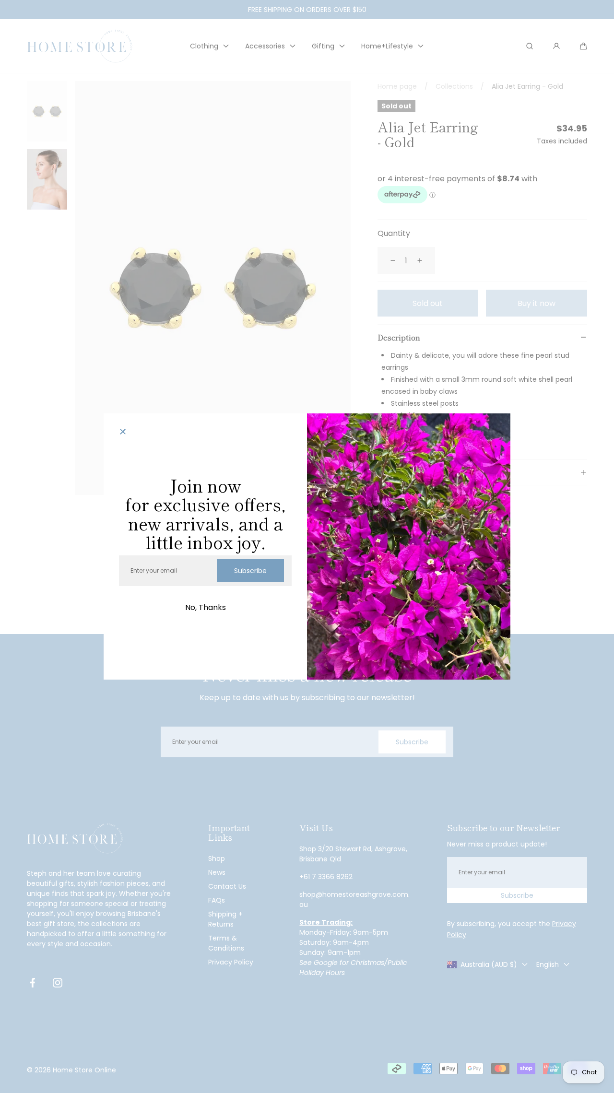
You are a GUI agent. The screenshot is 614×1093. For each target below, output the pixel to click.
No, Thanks (205, 607)
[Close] (122, 432)
